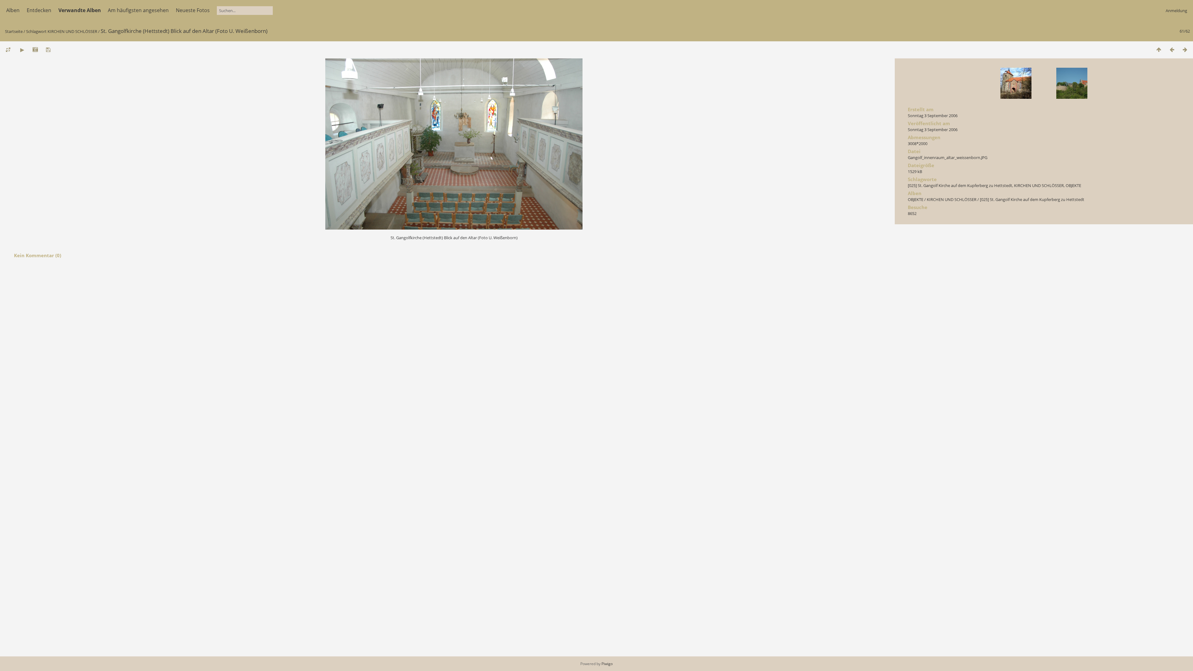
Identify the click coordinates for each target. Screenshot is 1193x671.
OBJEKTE (1073, 185)
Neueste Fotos (193, 10)
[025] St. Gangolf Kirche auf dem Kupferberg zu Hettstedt (960, 185)
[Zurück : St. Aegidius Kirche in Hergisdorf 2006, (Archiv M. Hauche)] (1171, 49)
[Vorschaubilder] (1158, 49)
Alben (13, 10)
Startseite (14, 31)
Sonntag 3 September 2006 (933, 115)
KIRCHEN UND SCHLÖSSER (72, 31)
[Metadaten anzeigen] (35, 49)
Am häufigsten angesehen (138, 10)
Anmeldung (1176, 10)
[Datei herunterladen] (48, 49)
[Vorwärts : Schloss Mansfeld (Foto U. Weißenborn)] (1184, 49)
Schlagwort (36, 31)
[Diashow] (22, 49)
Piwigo (607, 663)
